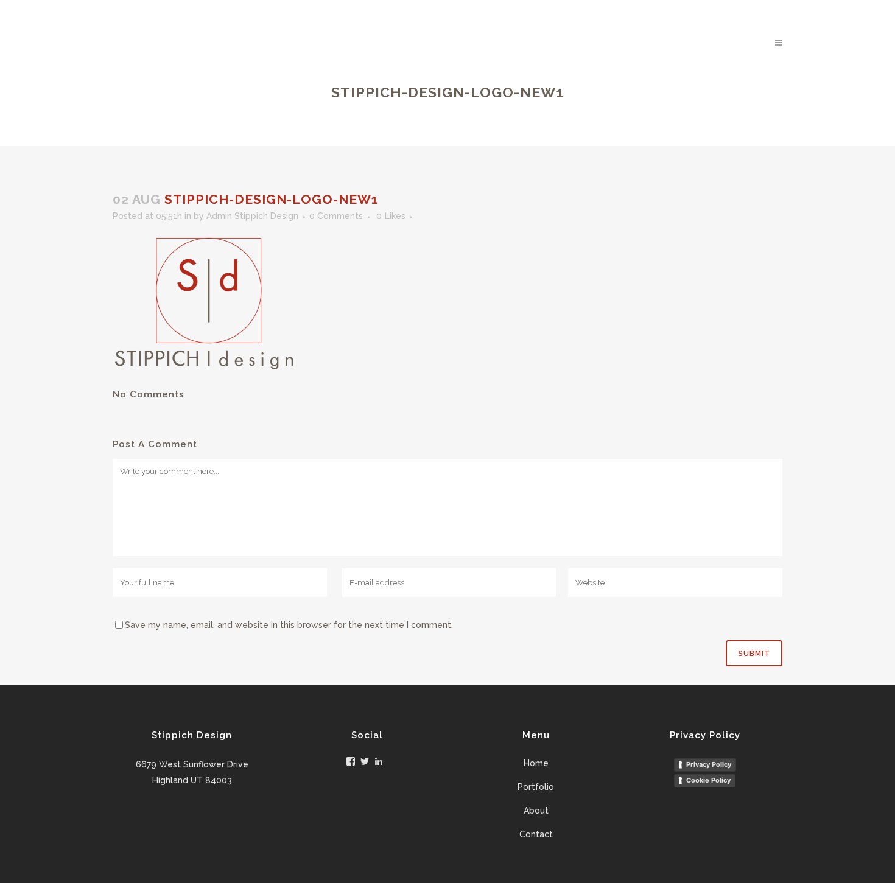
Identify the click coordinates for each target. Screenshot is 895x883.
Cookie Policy (708, 780)
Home (536, 763)
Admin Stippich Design (252, 216)
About (536, 810)
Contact (536, 834)
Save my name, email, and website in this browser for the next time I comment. (289, 625)
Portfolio (536, 787)
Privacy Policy (708, 764)
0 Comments (336, 216)
